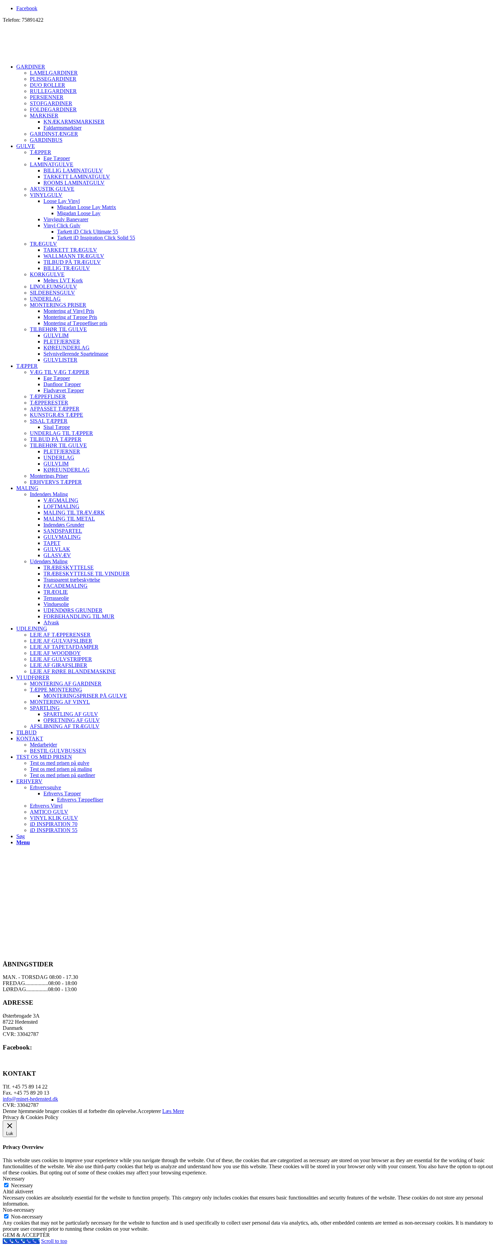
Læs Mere (173, 1111)
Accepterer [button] (149, 1111)
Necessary (22, 1185)
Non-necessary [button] (19, 1210)
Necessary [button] (14, 1179)
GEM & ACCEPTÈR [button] (26, 1235)
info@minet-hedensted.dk (30, 1099)
